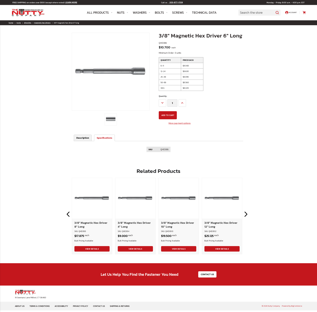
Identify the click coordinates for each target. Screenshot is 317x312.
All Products (98, 12)
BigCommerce (296, 306)
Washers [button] (140, 12)
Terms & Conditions (39, 306)
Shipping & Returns (120, 306)
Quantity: (163, 96)
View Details (92, 248)
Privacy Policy (80, 306)
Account (292, 12)
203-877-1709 (176, 2)
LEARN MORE (71, 2)
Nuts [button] (120, 12)
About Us (20, 306)
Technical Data (204, 12)
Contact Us (207, 274)
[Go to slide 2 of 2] (68, 214)
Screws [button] (178, 12)
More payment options (180, 123)
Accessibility (61, 306)
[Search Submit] (277, 13)
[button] (104, 138)
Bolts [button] (159, 12)
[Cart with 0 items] (304, 12)
